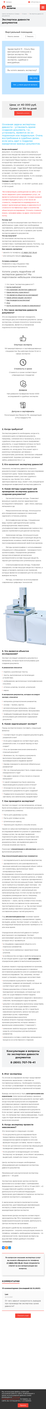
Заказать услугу (23, 113)
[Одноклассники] (6, 1247)
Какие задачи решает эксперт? (19, 297)
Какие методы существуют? (17, 292)
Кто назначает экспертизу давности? (21, 289)
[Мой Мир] (9, 1247)
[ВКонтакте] (3, 1247)
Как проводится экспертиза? (18, 300)
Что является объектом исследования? (22, 295)
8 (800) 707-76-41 (23, 1062)
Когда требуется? (13, 287)
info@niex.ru (36, 2)
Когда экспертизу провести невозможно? (23, 305)
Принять (23, 1405)
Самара (9, 2)
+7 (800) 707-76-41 (29, 252)
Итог (8, 303)
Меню (43, 7)
